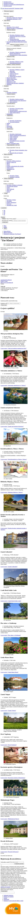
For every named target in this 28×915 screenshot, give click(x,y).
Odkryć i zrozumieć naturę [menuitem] (13, 143)
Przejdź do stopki (8, 6)
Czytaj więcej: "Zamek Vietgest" (8, 710)
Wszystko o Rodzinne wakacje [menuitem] (17, 35)
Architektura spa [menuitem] (10, 169)
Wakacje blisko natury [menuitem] (12, 79)
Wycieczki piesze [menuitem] (14, 110)
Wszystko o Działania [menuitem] (12, 92)
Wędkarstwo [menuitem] (10, 114)
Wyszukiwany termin (7, 220)
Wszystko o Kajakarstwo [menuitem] (15, 120)
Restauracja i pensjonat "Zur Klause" (12, 234)
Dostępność (6, 899)
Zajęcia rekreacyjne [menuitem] (14, 39)
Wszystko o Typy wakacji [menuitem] (13, 27)
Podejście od (4, 303)
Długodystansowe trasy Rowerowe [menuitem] (18, 100)
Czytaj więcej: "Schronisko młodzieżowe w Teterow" (13, 385)
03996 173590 (4, 281)
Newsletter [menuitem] (9, 201)
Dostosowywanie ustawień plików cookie (13, 900)
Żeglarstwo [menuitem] (9, 126)
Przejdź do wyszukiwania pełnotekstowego (14, 4)
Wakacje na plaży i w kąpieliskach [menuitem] (15, 28)
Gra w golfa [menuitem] (9, 127)
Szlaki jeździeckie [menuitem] (14, 136)
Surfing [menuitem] (8, 123)
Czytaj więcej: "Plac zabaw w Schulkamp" (11, 635)
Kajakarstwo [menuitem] (9, 115)
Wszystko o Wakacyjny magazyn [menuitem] (14, 17)
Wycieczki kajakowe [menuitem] (14, 122)
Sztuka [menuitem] (8, 187)
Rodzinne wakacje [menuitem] (11, 29)
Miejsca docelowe (8, 232)
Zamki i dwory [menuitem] (10, 167)
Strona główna (7, 231)
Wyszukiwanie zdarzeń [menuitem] (12, 186)
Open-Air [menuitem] (9, 190)
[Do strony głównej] (12, 8)
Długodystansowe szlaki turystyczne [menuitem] (18, 111)
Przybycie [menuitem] (9, 203)
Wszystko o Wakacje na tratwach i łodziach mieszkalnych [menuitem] (18, 53)
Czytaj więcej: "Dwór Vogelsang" (9, 745)
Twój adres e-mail (5, 862)
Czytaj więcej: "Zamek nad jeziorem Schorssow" (12, 426)
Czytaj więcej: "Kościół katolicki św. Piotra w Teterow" (14, 459)
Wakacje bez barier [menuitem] (11, 77)
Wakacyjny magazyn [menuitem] (8, 11)
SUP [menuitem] (8, 124)
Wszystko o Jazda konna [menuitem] (15, 134)
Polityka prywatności (9, 896)
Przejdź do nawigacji (8, 3)
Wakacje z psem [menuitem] (10, 80)
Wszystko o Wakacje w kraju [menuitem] (16, 61)
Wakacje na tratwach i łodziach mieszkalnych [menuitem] (17, 45)
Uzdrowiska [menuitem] (12, 72)
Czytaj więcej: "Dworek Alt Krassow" (10, 851)
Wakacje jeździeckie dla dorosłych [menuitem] (18, 135)
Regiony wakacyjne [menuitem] (11, 162)
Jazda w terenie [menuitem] (13, 138)
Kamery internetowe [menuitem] (11, 202)
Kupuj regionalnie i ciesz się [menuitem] (13, 145)
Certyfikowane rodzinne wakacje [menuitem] (17, 40)
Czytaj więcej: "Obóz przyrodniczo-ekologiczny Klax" (14, 348)
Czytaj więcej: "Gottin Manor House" (9, 672)
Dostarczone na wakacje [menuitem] (15, 76)
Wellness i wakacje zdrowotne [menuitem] (13, 64)
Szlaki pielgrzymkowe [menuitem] (15, 112)
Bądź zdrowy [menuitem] (13, 75)
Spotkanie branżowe (8, 895)
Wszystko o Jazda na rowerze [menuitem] (17, 99)
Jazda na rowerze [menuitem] (11, 94)
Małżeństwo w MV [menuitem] (11, 81)
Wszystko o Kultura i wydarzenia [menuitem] (14, 185)
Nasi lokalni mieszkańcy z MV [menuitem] (14, 19)
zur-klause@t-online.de (6, 280)
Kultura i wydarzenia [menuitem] (8, 178)
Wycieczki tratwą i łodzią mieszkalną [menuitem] (18, 55)
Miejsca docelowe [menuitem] (8, 154)
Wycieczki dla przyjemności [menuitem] (16, 153)
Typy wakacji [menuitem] (7, 20)
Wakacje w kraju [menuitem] (10, 56)
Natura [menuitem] (8, 170)
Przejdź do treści (7, 1)
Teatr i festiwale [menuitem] (10, 189)
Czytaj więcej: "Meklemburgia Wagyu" (10, 818)
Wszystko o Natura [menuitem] (14, 175)
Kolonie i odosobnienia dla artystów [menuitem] (15, 166)
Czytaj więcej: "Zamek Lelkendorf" (9, 566)
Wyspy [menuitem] (8, 165)
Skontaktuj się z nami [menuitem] (12, 205)
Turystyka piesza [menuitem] (11, 103)
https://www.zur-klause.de (7, 282)
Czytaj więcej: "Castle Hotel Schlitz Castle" (11, 601)
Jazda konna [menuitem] (10, 128)
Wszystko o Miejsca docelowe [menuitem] (14, 161)
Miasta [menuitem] (8, 163)
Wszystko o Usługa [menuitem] (11, 199)
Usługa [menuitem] (5, 193)
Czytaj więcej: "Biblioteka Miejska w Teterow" (12, 492)
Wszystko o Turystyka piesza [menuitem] (16, 108)
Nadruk (5, 898)
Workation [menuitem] (9, 84)
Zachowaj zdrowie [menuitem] (14, 73)
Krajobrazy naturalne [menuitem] (14, 177)
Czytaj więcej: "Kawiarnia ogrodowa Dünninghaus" (13, 777)
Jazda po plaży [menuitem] (13, 139)
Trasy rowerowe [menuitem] (13, 102)
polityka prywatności (5, 887)
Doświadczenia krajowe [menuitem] (15, 63)
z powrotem (3, 207)
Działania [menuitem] (6, 86)
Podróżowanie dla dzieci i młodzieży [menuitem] (15, 83)
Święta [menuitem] (8, 191)
